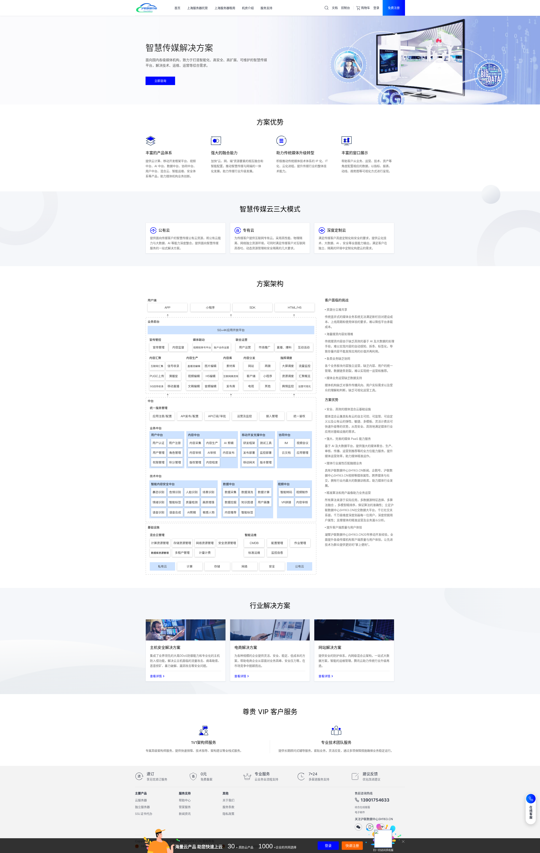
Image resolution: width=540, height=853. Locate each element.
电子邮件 (360, 812)
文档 (335, 7)
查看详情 (156, 676)
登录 (376, 7)
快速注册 (352, 846)
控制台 (345, 7)
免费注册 (394, 7)
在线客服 (531, 812)
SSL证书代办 (143, 813)
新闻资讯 (185, 813)
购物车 (365, 7)
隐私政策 (228, 813)
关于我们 (228, 800)
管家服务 (185, 807)
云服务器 (141, 800)
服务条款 (228, 807)
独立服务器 (142, 807)
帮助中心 (185, 800)
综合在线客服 (362, 807)
